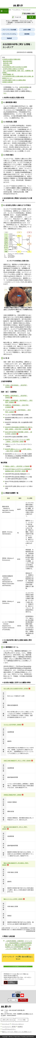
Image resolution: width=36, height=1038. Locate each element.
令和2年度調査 (23, 87)
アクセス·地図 (21, 1019)
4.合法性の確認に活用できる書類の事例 (14, 80)
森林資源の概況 (7, 61)
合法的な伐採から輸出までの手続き (13, 68)
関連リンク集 (13, 1000)
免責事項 (20, 1026)
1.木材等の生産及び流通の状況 (11, 59)
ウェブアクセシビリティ (9, 1029)
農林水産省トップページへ (23, 1000)
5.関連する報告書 (7, 82)
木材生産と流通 (7, 63)
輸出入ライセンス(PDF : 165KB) (13, 899)
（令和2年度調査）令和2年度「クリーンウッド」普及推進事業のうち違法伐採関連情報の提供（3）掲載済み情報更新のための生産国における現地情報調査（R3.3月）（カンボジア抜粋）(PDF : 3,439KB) (18, 945)
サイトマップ (5, 1024)
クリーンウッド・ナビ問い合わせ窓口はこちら (18, 958)
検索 (31, 17)
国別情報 (10, 22)
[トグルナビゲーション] (1, 11)
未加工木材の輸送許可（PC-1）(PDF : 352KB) (17, 760)
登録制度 (9, 38)
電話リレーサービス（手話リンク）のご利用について (16, 1031)
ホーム (8, 20)
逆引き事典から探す (29, 13)
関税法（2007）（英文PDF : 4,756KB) (17, 466)
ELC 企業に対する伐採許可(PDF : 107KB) (16, 688)
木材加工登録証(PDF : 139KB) (12, 794)
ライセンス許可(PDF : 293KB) (12, 724)
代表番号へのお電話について (25, 1013)
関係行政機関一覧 (8, 74)
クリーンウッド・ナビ (26, 20)
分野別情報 (15, 20)
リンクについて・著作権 (9, 1026)
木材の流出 (6, 65)
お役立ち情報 (27, 29)
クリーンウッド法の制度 (9, 29)
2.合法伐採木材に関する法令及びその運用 (14, 67)
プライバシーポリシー (18, 1024)
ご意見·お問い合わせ (7, 1019)
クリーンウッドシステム (9, 34)
